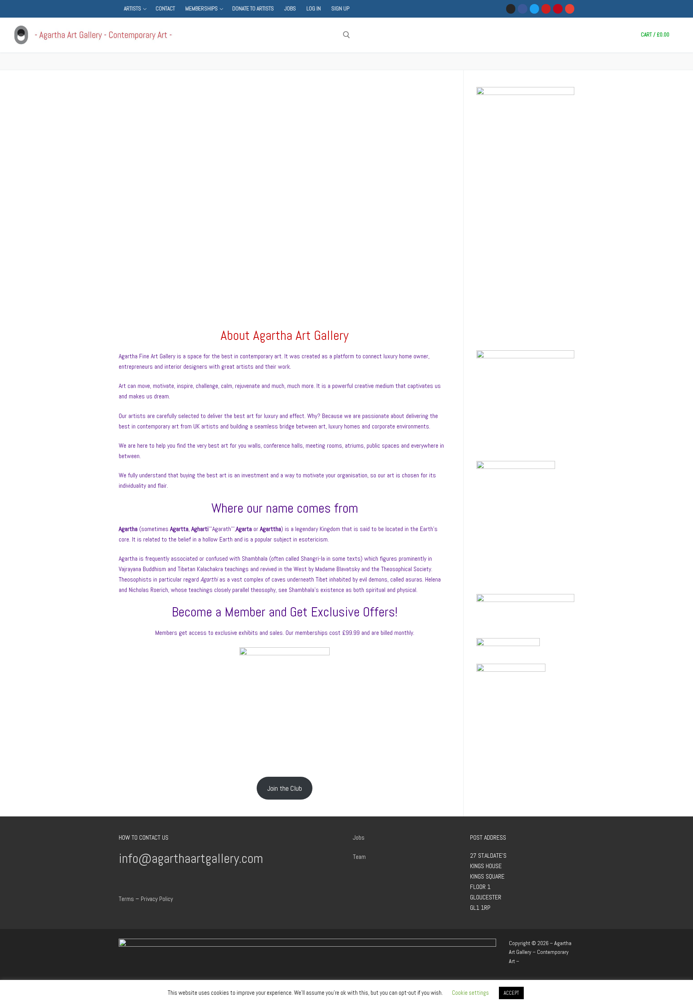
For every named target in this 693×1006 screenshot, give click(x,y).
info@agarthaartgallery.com (191, 858)
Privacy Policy (157, 899)
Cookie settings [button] (470, 992)
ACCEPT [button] (511, 993)
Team (359, 856)
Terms (126, 899)
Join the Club (284, 788)
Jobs (359, 837)
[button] (107, 207)
